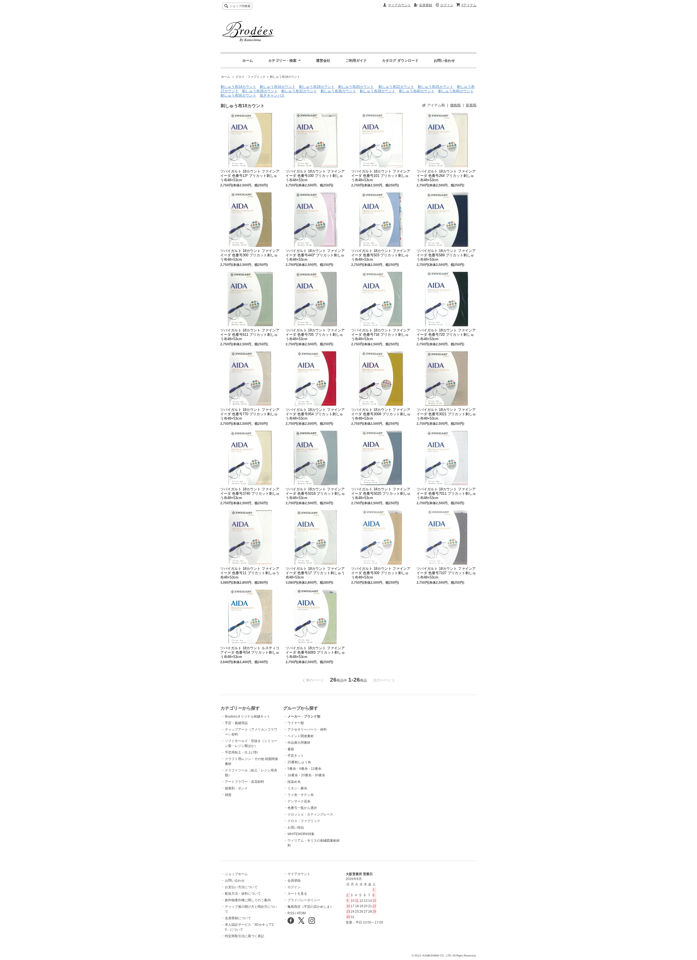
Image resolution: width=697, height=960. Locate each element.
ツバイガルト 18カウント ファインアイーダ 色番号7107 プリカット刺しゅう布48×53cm (446, 573)
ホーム (247, 61)
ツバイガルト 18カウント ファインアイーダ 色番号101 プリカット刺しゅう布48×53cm (380, 175)
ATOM (301, 913)
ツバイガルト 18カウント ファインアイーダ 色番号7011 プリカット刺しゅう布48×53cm (446, 493)
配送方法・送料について (243, 894)
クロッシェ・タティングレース (310, 814)
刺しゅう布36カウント (338, 91)
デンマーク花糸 (299, 801)
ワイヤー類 (296, 723)
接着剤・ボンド (236, 788)
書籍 (291, 749)
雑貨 (228, 795)
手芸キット (296, 756)
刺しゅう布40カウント (417, 91)
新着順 (471, 105)
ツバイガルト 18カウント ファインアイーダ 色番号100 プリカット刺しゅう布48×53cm (315, 175)
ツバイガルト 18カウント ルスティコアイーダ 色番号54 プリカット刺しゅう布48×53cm (249, 652)
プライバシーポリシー (304, 900)
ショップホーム (236, 874)
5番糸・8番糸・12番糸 (304, 769)
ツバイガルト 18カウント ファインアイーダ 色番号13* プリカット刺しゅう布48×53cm (249, 175)
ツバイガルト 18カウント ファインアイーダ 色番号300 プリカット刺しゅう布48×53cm (249, 255)
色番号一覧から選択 (302, 808)
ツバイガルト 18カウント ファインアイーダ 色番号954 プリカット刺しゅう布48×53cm (315, 414)
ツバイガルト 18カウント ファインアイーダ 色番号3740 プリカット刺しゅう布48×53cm (250, 493)
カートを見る (297, 894)
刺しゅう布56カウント (238, 95)
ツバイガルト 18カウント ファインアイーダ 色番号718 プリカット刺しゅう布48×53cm (380, 334)
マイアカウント (399, 5)
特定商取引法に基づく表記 (244, 936)
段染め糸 (294, 782)
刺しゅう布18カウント (285, 76)
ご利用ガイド (356, 61)
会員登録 (425, 5)
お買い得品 (296, 827)
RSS (291, 913)
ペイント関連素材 (301, 736)
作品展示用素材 (299, 742)
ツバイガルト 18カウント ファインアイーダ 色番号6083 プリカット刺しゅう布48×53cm (315, 652)
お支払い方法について (241, 887)
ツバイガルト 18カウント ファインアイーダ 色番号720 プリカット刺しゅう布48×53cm (446, 334)
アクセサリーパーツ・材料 (307, 729)
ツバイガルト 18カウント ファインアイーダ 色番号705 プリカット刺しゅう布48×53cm (315, 334)
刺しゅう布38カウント (377, 91)
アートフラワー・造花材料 (244, 782)
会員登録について (238, 918)
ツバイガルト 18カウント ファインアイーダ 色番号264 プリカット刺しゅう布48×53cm (446, 175)
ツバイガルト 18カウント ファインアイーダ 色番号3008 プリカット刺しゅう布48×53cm (381, 414)
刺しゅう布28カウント (260, 91)
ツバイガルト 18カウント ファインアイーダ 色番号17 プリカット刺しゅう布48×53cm (315, 573)
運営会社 (323, 61)
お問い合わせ (444, 61)
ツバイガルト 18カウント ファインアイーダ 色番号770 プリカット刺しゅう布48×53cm (249, 414)
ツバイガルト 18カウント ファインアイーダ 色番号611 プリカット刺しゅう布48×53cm (249, 334)
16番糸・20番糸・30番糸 (306, 775)
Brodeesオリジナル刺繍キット (247, 716)
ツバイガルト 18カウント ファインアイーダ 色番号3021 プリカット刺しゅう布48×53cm (446, 414)
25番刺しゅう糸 (299, 762)
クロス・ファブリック (250, 76)
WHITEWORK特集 (301, 834)
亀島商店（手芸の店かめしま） (310, 907)
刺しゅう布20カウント (356, 87)
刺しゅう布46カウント (456, 91)
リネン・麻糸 (297, 788)
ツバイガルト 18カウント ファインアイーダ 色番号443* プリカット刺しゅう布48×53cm (315, 255)
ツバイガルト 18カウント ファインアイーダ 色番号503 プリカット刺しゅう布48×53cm (380, 255)
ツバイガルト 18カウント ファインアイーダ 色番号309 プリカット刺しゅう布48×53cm (380, 573)
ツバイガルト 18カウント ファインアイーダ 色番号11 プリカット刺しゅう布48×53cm (249, 573)
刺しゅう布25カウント (435, 87)
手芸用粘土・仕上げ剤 (241, 752)
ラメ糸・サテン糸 (301, 795)
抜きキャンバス (272, 95)
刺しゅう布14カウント (238, 87)
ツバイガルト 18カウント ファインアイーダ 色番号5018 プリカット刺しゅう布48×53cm (315, 493)
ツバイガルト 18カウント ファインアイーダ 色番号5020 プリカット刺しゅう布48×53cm (381, 493)
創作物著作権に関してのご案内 (248, 900)
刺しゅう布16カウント (277, 87)
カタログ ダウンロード (400, 61)
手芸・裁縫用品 (236, 723)
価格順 (455, 105)
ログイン (446, 5)
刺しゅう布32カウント (299, 91)
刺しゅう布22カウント (396, 87)
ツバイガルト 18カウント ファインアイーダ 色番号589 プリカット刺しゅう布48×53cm (446, 255)
